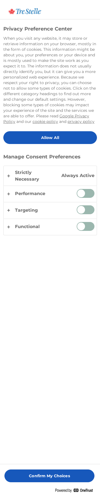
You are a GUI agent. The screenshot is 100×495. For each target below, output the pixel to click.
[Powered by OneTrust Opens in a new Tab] (76, 491)
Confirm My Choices (49, 475)
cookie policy (45, 121)
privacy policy (81, 121)
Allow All (50, 137)
